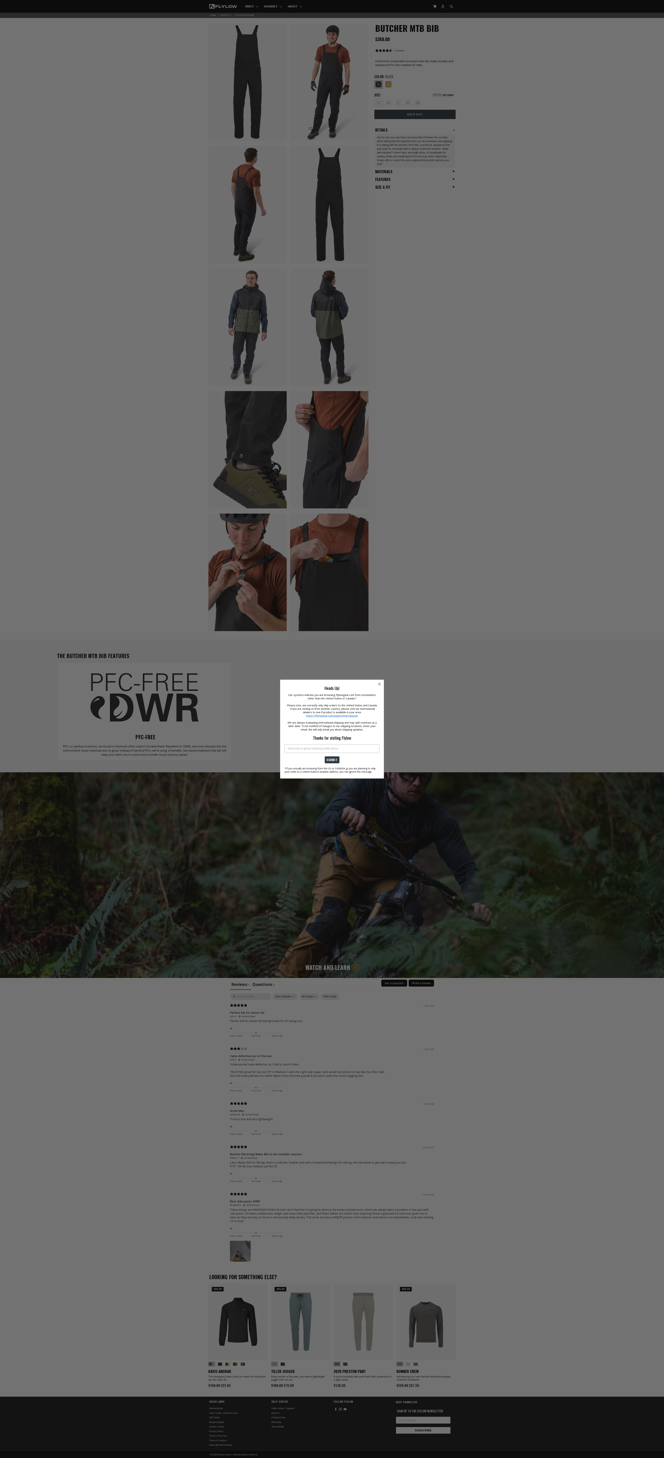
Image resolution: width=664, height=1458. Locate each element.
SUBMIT (332, 760)
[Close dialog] (379, 684)
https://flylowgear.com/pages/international (331, 715)
